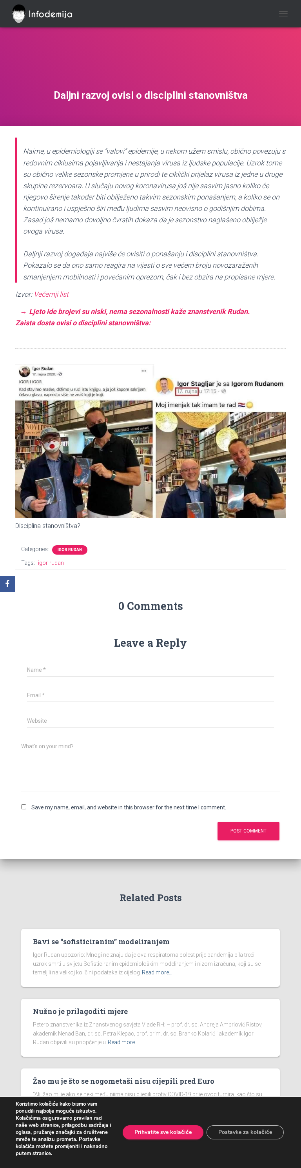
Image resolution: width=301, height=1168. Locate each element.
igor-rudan (51, 563)
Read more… (157, 972)
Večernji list (51, 294)
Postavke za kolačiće (245, 1132)
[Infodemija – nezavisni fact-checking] (48, 14)
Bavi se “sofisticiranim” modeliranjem (101, 941)
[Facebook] (7, 584)
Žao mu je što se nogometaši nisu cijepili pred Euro (123, 1081)
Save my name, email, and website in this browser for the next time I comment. (128, 807)
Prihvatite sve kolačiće (163, 1132)
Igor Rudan (70, 550)
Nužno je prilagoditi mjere (80, 1011)
